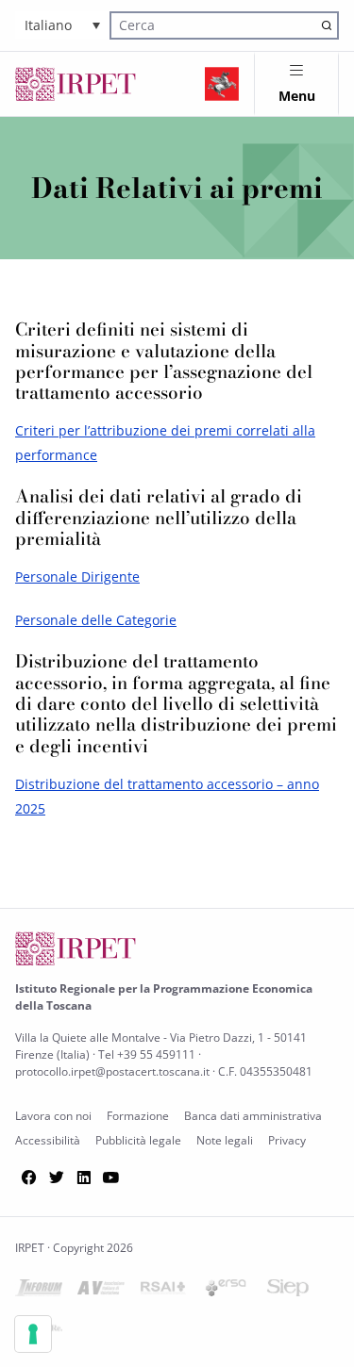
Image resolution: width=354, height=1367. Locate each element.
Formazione (138, 1116)
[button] (62, 25)
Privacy (287, 1140)
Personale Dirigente (77, 576)
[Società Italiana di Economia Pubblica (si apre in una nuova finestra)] (288, 1291)
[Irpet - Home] (75, 84)
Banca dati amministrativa (253, 1116)
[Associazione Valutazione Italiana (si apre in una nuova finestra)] (101, 1291)
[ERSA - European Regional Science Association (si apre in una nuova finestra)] (225, 1291)
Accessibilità (47, 1140)
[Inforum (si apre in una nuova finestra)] (38, 1291)
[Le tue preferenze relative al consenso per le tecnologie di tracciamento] (33, 1334)
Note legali (224, 1140)
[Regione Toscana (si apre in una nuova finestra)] (222, 84)
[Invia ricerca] (326, 25)
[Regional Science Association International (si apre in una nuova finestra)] (163, 1291)
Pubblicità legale (138, 1140)
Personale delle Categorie (96, 620)
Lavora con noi (53, 1116)
